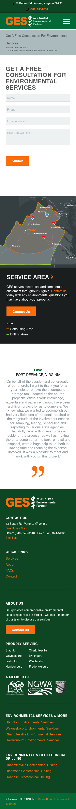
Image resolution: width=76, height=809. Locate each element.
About (10, 564)
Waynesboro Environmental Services (32, 728)
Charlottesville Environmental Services (33, 734)
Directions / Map (16, 528)
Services (12, 558)
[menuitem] (37, 3)
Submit (17, 161)
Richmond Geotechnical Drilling (28, 770)
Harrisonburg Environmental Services (33, 740)
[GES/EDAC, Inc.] (31, 21)
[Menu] (64, 21)
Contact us (58, 291)
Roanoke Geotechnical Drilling (28, 777)
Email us (11, 538)
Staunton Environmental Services (30, 722)
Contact (11, 576)
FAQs (10, 570)
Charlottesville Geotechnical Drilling (31, 765)
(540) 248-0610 (39, 9)
